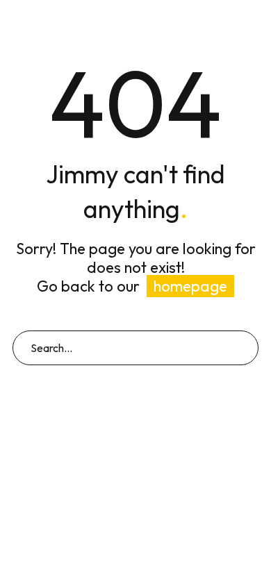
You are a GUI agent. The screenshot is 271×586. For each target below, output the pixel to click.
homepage (190, 286)
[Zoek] (241, 347)
